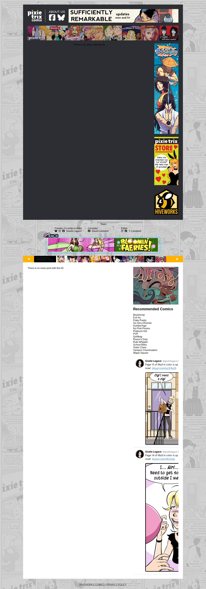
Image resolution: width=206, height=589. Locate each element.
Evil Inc (137, 317)
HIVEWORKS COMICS (92, 584)
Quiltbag (137, 336)
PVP (135, 334)
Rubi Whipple (140, 342)
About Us (57, 11)
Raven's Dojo (140, 339)
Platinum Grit (140, 331)
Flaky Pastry (139, 320)
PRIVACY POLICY (116, 584)
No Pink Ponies (141, 328)
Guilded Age (139, 325)
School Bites (140, 344)
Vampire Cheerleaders (145, 350)
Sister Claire (139, 347)
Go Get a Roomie (142, 323)
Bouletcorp (139, 315)
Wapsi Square (140, 353)
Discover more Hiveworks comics (44, 259)
